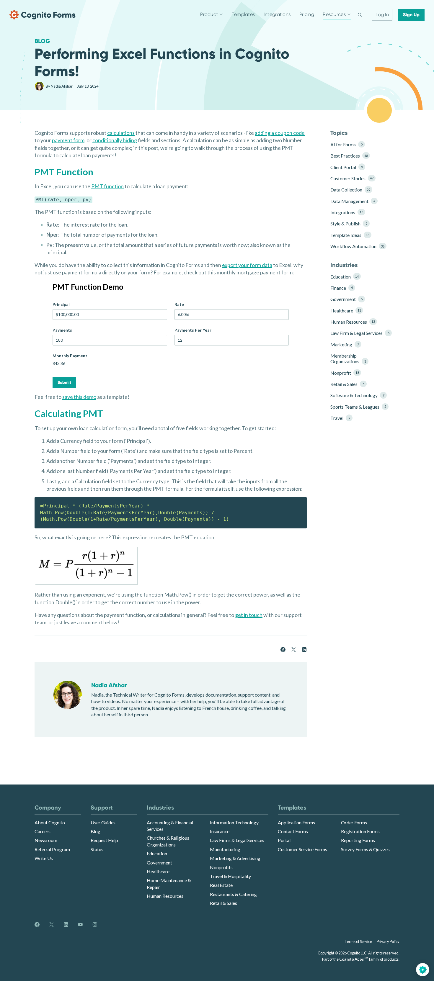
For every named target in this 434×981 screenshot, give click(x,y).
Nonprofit (344, 373)
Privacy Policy (388, 941)
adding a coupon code (280, 133)
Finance (341, 288)
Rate (179, 304)
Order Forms (354, 822)
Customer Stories (351, 178)
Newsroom (46, 840)
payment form (68, 140)
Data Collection (350, 189)
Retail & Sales (347, 384)
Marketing (344, 344)
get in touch (248, 615)
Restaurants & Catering (233, 894)
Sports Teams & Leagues (357, 407)
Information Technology (234, 822)
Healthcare (345, 310)
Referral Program (52, 849)
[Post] (293, 648)
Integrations (346, 212)
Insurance (219, 831)
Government (346, 299)
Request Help (104, 840)
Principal (61, 304)
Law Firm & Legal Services (357, 333)
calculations (121, 133)
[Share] (282, 648)
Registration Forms (360, 831)
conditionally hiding (114, 140)
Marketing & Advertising (235, 858)
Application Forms (296, 822)
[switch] (360, 15)
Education (344, 276)
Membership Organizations (348, 358)
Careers (42, 831)
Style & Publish (348, 223)
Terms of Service (358, 941)
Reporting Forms (358, 840)
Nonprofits (221, 867)
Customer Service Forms (302, 849)
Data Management (352, 201)
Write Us (44, 858)
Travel (340, 418)
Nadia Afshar (62, 86)
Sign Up (411, 14)
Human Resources (352, 322)
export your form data (247, 265)
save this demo (79, 397)
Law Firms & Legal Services (237, 840)
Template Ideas (349, 235)
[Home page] (42, 14)
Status (97, 849)
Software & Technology (357, 395)
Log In (382, 14)
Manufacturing (225, 849)
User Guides (103, 822)
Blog (42, 41)
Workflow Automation (357, 246)
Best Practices (349, 155)
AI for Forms (346, 144)
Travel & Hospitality (230, 876)
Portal (284, 840)
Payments (62, 330)
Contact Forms (293, 831)
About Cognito (50, 822)
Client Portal (346, 167)
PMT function (107, 186)
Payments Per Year (192, 330)
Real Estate (221, 885)
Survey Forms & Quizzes (365, 849)
